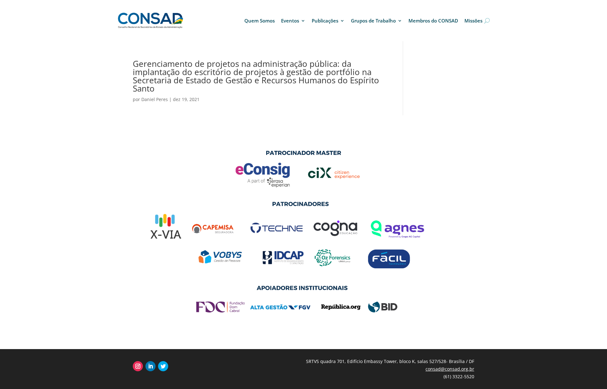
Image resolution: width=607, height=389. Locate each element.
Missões (473, 20)
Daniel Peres (154, 99)
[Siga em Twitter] (163, 366)
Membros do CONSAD (433, 20)
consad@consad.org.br (450, 369)
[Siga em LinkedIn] (150, 366)
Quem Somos (259, 20)
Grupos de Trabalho (373, 20)
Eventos (290, 20)
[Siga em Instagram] (138, 366)
